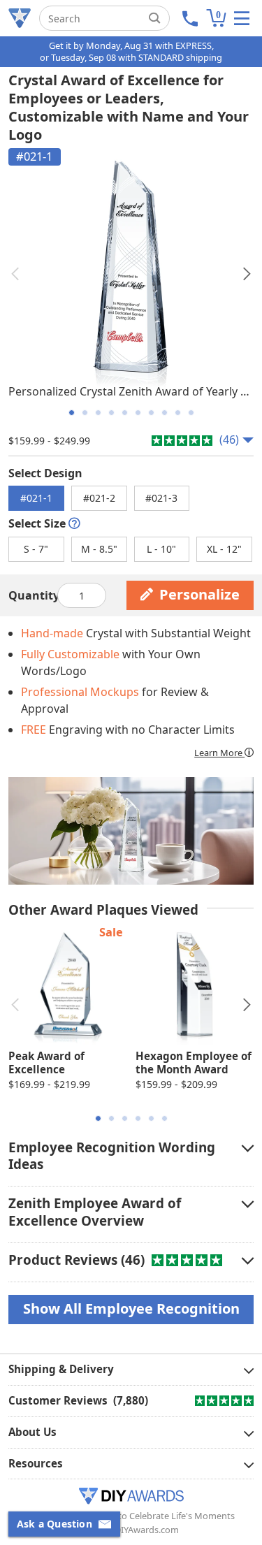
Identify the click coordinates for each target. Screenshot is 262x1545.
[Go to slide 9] (178, 412)
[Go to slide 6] (138, 412)
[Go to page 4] (138, 1118)
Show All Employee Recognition (131, 1308)
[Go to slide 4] (111, 412)
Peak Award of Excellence (46, 1063)
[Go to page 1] (98, 1118)
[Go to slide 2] (85, 412)
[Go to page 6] (164, 1118)
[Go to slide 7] (151, 412)
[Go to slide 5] (125, 412)
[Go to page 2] (111, 1118)
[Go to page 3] (125, 1118)
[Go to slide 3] (98, 412)
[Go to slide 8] (164, 412)
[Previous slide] (15, 274)
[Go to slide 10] (191, 412)
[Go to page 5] (151, 1118)
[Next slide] (247, 274)
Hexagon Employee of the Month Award (194, 1063)
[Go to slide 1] (71, 412)
